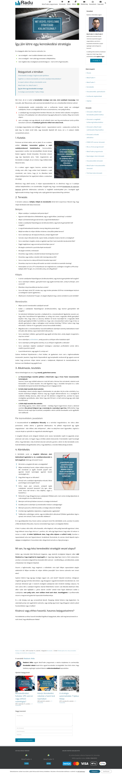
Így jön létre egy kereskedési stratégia (30, 89)
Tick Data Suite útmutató (94, 173)
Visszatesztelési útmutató (95, 161)
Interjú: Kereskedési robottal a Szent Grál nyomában (46, 696)
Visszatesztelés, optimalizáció (96, 92)
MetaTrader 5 (91, 82)
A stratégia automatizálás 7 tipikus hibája (31, 92)
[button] (105, 3)
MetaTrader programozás (95, 151)
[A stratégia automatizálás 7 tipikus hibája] (69, 677)
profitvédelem (33, 339)
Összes (89, 73)
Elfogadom (95, 771)
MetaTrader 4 (91, 78)
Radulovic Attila (18, 650)
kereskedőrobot (23, 653)
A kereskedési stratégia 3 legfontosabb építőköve (33, 75)
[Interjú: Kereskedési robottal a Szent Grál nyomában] (47, 677)
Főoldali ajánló (61, 650)
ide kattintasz (81, 771)
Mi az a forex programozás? (95, 147)
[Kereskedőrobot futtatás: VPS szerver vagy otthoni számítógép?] (25, 677)
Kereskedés (49, 650)
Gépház (89, 101)
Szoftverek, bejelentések (94, 96)
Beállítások (106, 771)
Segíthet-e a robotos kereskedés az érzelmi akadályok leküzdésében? (39, 79)
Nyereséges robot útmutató (95, 156)
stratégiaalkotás (31, 653)
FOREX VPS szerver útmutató (96, 142)
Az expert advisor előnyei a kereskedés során (32, 82)
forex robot (67, 650)
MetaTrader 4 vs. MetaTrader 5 (27, 85)
